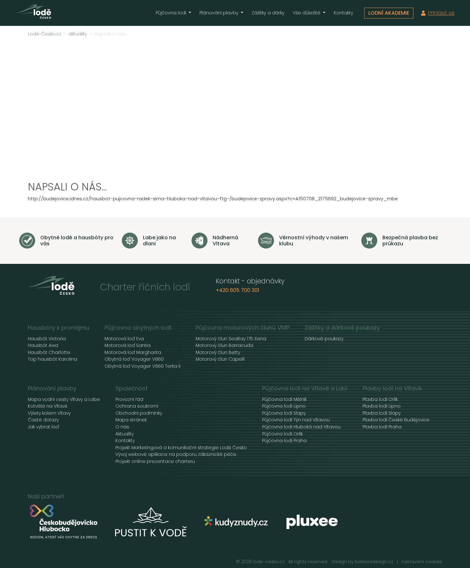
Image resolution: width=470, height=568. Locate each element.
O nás (122, 427)
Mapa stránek (131, 420)
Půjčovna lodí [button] (171, 13)
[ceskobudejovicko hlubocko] (64, 522)
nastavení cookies (422, 562)
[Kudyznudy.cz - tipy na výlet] (236, 521)
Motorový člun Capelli (220, 359)
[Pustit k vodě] (151, 522)
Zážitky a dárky (268, 13)
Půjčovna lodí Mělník (284, 399)
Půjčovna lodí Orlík (282, 434)
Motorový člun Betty (218, 352)
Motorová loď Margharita (133, 352)
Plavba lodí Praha (382, 427)
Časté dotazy (43, 420)
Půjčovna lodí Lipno (284, 406)
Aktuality (124, 434)
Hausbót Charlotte (49, 352)
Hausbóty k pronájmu (58, 328)
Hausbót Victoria (47, 339)
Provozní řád (129, 399)
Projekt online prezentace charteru (155, 461)
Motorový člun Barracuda (224, 345)
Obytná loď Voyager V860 (134, 359)
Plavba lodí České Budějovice (396, 420)
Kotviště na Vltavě (47, 406)
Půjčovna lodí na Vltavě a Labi (304, 388)
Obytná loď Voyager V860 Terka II (142, 366)
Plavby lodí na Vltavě (392, 388)
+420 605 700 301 (237, 290)
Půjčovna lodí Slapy (284, 413)
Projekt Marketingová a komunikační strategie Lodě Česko (181, 448)
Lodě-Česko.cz (44, 34)
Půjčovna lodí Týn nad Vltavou (296, 420)
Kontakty (343, 13)
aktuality (77, 34)
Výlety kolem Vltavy (49, 413)
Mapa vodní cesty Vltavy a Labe (64, 399)
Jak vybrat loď (43, 427)
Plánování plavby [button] (220, 13)
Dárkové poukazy (324, 339)
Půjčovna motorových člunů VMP (242, 328)
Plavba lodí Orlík (380, 399)
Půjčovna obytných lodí (138, 328)
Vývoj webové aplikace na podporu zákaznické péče (175, 454)
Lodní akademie (388, 13)
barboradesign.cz (374, 561)
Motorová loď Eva (124, 339)
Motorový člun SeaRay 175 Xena (231, 339)
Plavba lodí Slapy (382, 413)
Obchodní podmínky (138, 413)
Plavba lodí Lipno (382, 406)
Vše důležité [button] (307, 13)
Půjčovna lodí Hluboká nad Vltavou (301, 427)
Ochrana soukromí (136, 406)
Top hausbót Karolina (52, 359)
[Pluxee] (312, 522)
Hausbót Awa (43, 345)
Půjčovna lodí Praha (284, 441)
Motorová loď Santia (128, 345)
